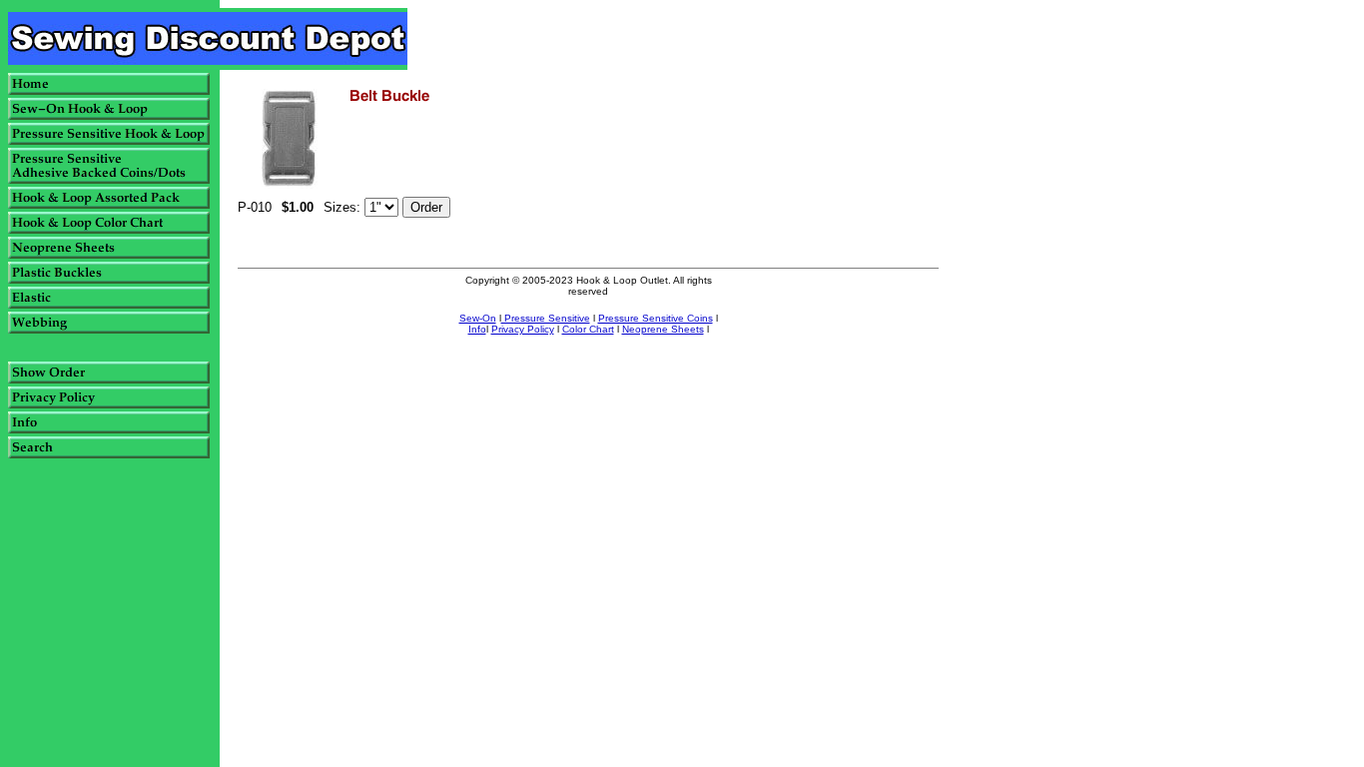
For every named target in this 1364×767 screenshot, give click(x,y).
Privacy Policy (522, 329)
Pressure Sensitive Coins (655, 318)
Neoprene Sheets (663, 329)
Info (477, 329)
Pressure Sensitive (545, 318)
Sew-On (477, 318)
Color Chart (588, 329)
